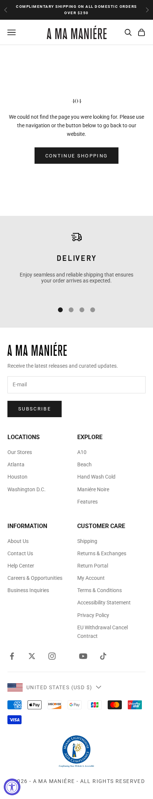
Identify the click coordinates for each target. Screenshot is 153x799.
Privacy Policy (93, 615)
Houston (17, 477)
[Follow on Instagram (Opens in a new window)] (52, 656)
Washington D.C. (26, 489)
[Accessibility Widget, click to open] (12, 787)
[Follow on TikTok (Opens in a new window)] (103, 656)
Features (87, 502)
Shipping (87, 541)
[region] (76, 263)
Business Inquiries (28, 590)
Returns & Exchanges (101, 553)
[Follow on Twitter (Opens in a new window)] (31, 656)
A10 (82, 452)
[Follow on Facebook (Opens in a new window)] (11, 656)
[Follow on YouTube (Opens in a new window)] (83, 656)
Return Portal (92, 566)
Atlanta (16, 464)
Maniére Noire (93, 489)
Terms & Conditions (99, 590)
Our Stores (19, 452)
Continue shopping (76, 156)
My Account (91, 578)
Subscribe (34, 409)
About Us (18, 541)
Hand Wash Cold (96, 477)
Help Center (20, 566)
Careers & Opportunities (34, 578)
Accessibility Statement (104, 602)
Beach (84, 464)
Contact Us (20, 553)
